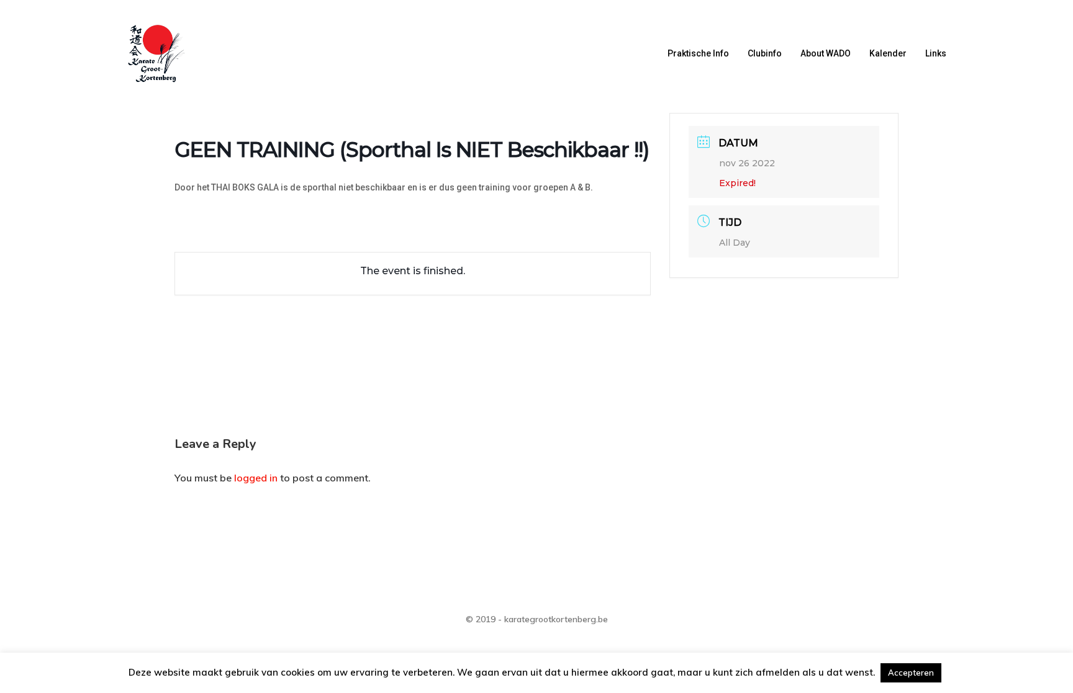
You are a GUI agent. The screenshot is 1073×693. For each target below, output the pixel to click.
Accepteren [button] (911, 672)
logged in (256, 478)
